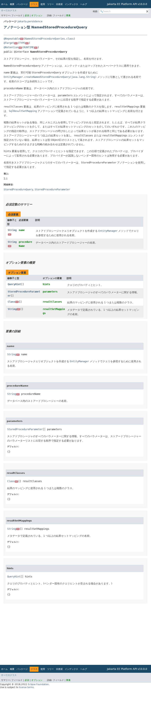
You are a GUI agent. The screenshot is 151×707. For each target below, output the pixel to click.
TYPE (23, 42)
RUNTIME (30, 47)
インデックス (71, 4)
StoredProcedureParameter (25, 429)
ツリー (50, 4)
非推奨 (59, 4)
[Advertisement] (75, 633)
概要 (12, 4)
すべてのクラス (9, 10)
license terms (26, 687)
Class (13, 301)
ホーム (4, 4)
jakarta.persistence (30, 21)
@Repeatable (13, 38)
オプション (36, 15)
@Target (10, 42)
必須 (27, 15)
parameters (50, 291)
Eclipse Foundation (38, 684)
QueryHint (14, 284)
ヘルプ (83, 4)
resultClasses (52, 301)
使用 (43, 4)
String (14, 309)
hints (46, 284)
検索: (95, 11)
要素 (68, 15)
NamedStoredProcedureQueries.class (49, 38)
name (22, 230)
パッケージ (22, 4)
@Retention (12, 47)
